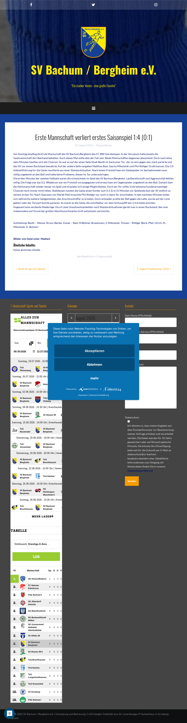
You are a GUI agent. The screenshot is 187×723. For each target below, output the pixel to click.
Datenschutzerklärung (140, 470)
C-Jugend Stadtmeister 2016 (153, 268)
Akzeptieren (94, 351)
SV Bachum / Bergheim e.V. (93, 69)
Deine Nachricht (134, 364)
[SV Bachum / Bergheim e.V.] (93, 42)
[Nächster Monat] (115, 318)
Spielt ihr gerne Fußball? (32, 268)
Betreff (129, 348)
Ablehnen (94, 364)
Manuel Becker (104, 145)
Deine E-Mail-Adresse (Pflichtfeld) (144, 331)
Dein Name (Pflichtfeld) (138, 315)
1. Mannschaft (104, 256)
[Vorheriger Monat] (71, 318)
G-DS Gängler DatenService (102, 714)
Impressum (83, 395)
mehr (94, 378)
